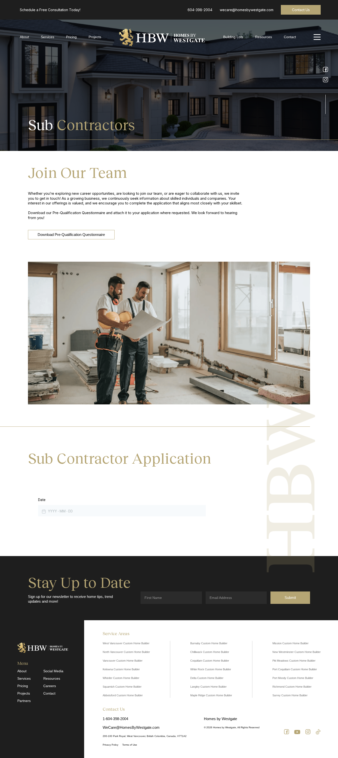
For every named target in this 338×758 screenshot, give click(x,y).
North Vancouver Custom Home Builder (126, 651)
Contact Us (301, 10)
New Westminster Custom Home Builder (296, 651)
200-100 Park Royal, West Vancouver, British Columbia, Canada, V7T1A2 (145, 736)
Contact (290, 37)
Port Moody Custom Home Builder (292, 677)
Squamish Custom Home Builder (122, 686)
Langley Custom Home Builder (208, 686)
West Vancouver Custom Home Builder (126, 643)
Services (47, 37)
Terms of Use (129, 744)
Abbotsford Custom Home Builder (123, 695)
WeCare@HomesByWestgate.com (131, 727)
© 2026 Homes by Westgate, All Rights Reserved (232, 727)
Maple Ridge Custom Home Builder (211, 695)
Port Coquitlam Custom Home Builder (294, 669)
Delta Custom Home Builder (206, 677)
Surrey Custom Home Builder (290, 695)
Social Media (53, 671)
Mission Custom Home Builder (290, 643)
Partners (24, 701)
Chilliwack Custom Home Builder (209, 651)
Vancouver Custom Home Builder (123, 660)
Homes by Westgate (220, 719)
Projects (95, 37)
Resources (263, 37)
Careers (49, 686)
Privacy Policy (110, 744)
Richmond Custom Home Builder (292, 686)
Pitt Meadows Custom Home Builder (293, 660)
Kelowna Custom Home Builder (121, 669)
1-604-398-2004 (115, 719)
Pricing (71, 37)
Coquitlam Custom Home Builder (209, 660)
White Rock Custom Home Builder (210, 669)
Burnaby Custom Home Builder (208, 643)
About (24, 37)
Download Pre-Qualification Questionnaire (71, 234)
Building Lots (233, 37)
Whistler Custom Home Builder (121, 677)
